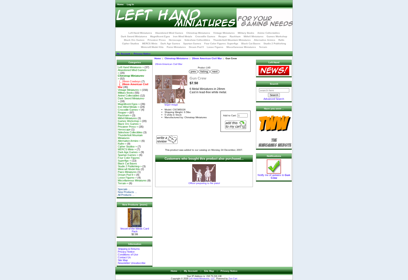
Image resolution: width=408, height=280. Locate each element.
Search (274, 84)
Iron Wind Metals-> (128, 106)
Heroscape (175, 40)
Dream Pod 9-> (126, 174)
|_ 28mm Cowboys (129, 81)
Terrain (263, 47)
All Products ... (126, 194)
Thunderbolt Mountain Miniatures (232, 40)
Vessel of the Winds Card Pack (134, 230)
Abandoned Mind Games (169, 33)
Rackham (235, 36)
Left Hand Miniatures (140, 33)
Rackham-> (124, 115)
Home (120, 4)
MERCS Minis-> (127, 149)
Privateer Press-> (128, 126)
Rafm (281, 40)
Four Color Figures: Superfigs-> (129, 159)
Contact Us (124, 257)
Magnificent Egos (160, 36)
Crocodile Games (205, 36)
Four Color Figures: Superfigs (221, 43)
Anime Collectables (268, 33)
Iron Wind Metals (182, 36)
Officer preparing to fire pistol (204, 183)
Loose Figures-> (127, 177)
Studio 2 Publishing (275, 43)
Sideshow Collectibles (197, 40)
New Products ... (127, 192)
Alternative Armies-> (129, 140)
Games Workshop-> (129, 121)
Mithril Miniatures (254, 36)
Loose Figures (215, 47)
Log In (130, 4)
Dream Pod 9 (196, 47)
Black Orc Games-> (129, 123)
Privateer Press (157, 40)
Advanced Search (274, 98)
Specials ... (124, 189)
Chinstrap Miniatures (176, 58)
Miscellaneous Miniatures (241, 47)
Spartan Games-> (128, 155)
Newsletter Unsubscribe (131, 263)
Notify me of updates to (274, 176)
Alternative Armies (264, 40)
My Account (123, 53)
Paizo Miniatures (176, 47)
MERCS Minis (149, 43)
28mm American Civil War (207, 58)
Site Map (123, 260)
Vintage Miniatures (224, 33)
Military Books (246, 33)
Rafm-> (122, 143)
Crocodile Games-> (129, 109)
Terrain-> (123, 183)
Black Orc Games (134, 40)
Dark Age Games (170, 43)
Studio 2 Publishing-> (130, 166)
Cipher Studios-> (127, 146)
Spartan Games (192, 43)
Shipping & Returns (129, 248)
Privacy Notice (142, 53)
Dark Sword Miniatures (134, 36)
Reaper (222, 36)
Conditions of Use (128, 254)
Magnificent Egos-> (129, 104)
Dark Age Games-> (129, 152)
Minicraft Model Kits (152, 47)
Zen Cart (233, 278)
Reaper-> (123, 112)
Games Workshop (277, 36)
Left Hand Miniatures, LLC (202, 278)
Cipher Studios (130, 43)
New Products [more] (134, 204)
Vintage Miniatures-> (129, 89)
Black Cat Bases (250, 43)
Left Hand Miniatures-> (131, 67)
